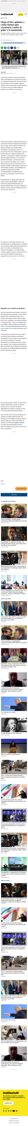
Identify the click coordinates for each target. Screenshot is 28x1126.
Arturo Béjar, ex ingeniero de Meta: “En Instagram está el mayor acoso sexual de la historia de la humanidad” (13, 543)
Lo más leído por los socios (8, 501)
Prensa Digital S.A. (14, 1118)
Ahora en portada (6, 598)
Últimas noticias (5, 880)
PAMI (5, 324)
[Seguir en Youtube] (14, 1111)
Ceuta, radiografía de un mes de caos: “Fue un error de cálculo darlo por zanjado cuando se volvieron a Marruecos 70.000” (13, 592)
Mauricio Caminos (5, 668)
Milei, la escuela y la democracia (10, 754)
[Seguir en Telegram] (8, 1111)
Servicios (3, 483)
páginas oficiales (19, 422)
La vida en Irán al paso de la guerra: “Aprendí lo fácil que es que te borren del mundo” (13, 801)
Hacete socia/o (20, 14)
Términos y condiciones (14, 1122)
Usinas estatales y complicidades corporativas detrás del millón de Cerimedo (14, 520)
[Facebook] (5, 48)
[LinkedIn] (15, 48)
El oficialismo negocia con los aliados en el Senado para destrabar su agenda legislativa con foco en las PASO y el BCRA (13, 900)
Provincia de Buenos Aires (17, 326)
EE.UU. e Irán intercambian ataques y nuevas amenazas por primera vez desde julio (13, 777)
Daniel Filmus (4, 756)
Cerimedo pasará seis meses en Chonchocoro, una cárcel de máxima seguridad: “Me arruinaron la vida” (12, 689)
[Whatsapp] (2, 48)
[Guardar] (18, 48)
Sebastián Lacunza (5, 522)
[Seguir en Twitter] (4, 1111)
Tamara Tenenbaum (5, 735)
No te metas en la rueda (8, 712)
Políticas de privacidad (14, 1120)
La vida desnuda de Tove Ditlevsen (11, 733)
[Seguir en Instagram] (11, 1111)
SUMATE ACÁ (8, 1103)
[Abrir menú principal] (26, 14)
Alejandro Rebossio (5, 877)
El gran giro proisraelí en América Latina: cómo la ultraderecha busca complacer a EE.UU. (13, 825)
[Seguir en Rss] (16, 1111)
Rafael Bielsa (4, 713)
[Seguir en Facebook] (6, 1111)
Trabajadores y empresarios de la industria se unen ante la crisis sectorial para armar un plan (13, 874)
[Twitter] (11, 48)
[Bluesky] (8, 48)
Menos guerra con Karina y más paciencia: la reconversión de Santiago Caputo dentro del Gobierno (13, 567)
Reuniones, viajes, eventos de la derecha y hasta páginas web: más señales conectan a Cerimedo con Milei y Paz (13, 665)
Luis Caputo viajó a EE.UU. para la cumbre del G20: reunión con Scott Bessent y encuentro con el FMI (13, 618)
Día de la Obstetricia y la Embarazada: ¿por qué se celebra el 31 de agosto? (14, 1041)
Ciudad (20, 322)
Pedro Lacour (4, 571)
